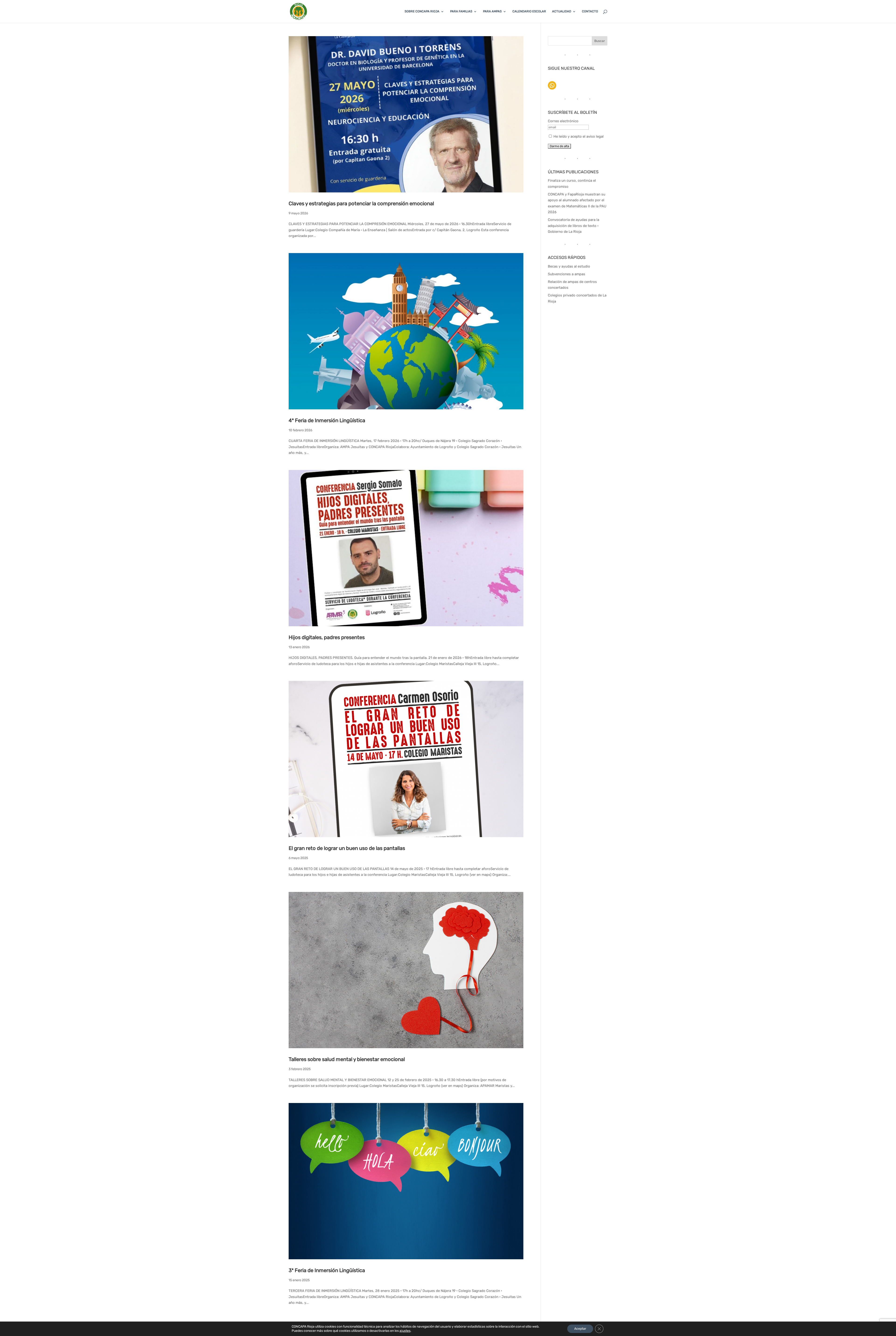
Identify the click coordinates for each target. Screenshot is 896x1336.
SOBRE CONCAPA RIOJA (422, 11)
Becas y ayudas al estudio (569, 266)
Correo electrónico (563, 121)
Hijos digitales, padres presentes (327, 637)
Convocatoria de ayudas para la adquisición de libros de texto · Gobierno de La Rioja (573, 226)
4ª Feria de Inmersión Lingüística (327, 420)
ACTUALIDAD (561, 11)
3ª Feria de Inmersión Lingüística (327, 1270)
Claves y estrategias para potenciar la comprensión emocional (361, 203)
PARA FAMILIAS (461, 11)
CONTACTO (590, 11)
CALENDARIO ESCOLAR (529, 11)
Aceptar (580, 1329)
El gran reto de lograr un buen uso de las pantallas (347, 848)
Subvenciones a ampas (566, 274)
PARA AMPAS (492, 11)
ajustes (404, 1331)
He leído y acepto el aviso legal (578, 136)
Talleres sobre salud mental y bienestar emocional (347, 1059)
